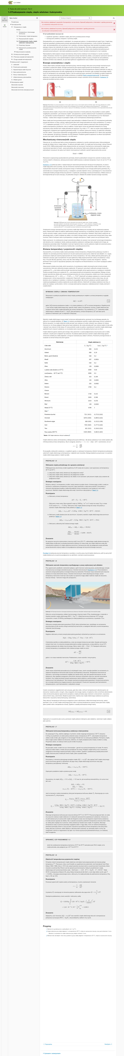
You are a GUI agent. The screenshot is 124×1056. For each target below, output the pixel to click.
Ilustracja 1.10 (47, 164)
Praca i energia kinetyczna (91, 75)
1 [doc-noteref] (107, 345)
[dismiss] (114, 23)
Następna (108, 1044)
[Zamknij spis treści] (37, 18)
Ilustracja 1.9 (104, 77)
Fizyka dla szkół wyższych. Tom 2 (21, 9)
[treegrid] (24, 56)
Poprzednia (48, 1044)
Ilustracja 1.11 (92, 570)
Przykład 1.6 (46, 553)
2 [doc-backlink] (46, 931)
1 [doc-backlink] (46, 929)
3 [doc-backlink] (46, 935)
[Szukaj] (90, 18)
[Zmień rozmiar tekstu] (113, 18)
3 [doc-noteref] (69, 435)
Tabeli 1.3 (66, 321)
